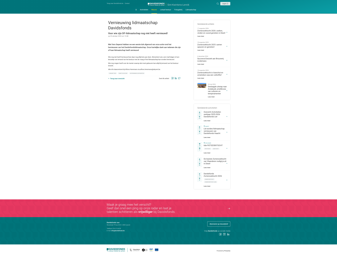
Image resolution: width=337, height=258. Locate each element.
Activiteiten (144, 10)
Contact (127, 3)
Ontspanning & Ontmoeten (137, 73)
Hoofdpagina (136, 11)
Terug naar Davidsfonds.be (115, 3)
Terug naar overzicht (117, 78)
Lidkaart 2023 (112, 73)
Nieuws (154, 10)
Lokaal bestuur (165, 10)
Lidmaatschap (191, 10)
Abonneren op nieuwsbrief (219, 224)
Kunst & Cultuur (123, 73)
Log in (224, 3)
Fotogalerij (178, 10)
